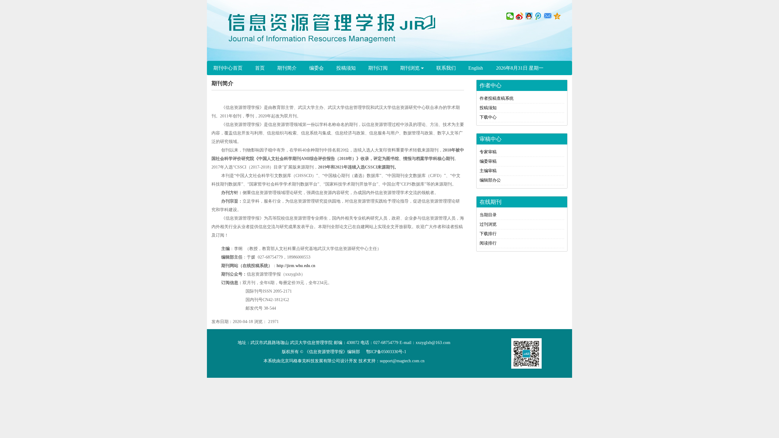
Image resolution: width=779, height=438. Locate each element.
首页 (260, 68)
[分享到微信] (510, 16)
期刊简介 (287, 68)
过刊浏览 (488, 224)
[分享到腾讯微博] (538, 16)
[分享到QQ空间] (557, 16)
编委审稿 (488, 161)
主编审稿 (488, 171)
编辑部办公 (490, 180)
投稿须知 (346, 68)
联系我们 (446, 68)
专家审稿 (488, 152)
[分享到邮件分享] (548, 16)
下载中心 (488, 117)
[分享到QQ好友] (529, 16)
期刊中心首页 (228, 68)
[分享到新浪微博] (519, 16)
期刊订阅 (378, 68)
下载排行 (488, 233)
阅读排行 (488, 243)
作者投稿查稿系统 (497, 98)
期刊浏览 (410, 68)
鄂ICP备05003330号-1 (386, 351)
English (475, 68)
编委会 (316, 68)
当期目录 (488, 215)
